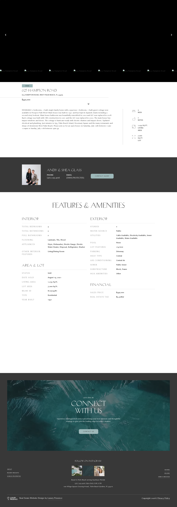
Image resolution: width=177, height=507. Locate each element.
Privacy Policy (164, 498)
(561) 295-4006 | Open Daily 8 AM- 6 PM (88, 483)
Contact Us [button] (88, 431)
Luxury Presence (55, 498)
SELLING (167, 473)
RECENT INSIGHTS (13, 472)
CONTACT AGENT (102, 176)
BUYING (167, 470)
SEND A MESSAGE (164, 476)
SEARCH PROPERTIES (14, 476)
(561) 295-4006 (53, 178)
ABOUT (9, 469)
